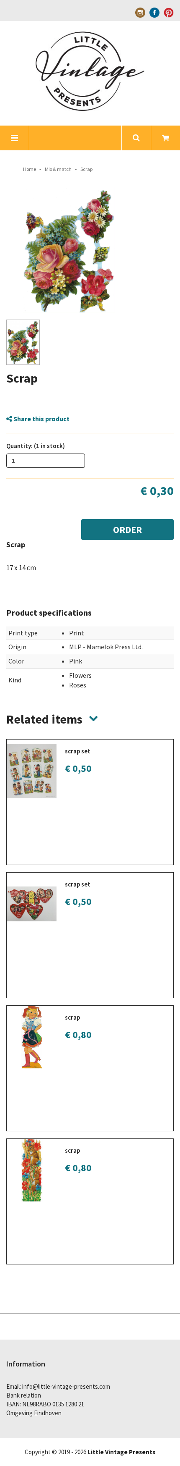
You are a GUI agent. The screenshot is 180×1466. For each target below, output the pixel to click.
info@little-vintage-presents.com (66, 1386)
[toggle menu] (14, 138)
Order (127, 529)
